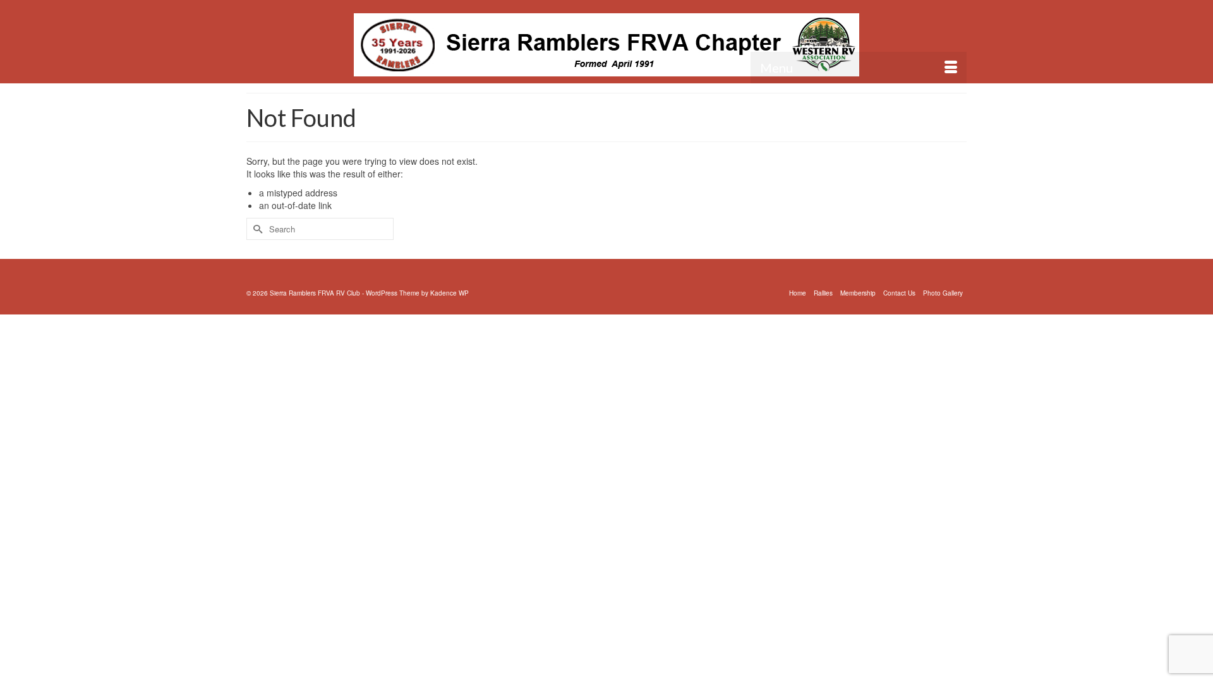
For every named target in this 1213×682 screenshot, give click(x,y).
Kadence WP (449, 293)
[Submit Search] (255, 229)
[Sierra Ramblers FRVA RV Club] (606, 44)
